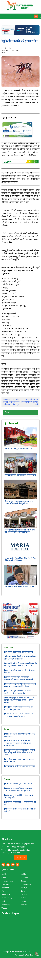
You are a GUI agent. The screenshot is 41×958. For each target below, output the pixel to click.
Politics (23, 897)
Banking (23, 874)
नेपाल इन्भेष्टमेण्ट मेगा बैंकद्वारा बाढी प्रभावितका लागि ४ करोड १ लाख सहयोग (20, 657)
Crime (3, 877)
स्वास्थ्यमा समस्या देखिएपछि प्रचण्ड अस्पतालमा (19, 586)
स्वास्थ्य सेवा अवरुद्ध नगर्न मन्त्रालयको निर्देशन (19, 448)
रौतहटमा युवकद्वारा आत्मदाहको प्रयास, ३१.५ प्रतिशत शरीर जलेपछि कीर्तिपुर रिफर (19, 502)
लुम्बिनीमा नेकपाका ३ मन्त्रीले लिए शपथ (19, 783)
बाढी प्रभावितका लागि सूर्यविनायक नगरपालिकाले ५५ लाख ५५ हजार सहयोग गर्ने (18, 678)
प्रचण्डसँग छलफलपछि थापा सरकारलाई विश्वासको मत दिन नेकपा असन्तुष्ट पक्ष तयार (18, 789)
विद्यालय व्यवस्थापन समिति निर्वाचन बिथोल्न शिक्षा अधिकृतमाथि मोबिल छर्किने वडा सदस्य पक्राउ (19, 752)
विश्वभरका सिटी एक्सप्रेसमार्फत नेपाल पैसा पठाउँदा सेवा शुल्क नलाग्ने (18, 708)
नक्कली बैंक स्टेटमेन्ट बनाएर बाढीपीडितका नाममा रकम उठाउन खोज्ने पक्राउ (18, 715)
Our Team (21, 857)
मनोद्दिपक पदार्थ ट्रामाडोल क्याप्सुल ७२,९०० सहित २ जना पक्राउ (19, 760)
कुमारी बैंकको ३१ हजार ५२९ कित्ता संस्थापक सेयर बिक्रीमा (19, 671)
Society (4, 901)
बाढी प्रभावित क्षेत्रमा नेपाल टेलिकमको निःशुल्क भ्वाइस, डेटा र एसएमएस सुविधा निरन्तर (20, 685)
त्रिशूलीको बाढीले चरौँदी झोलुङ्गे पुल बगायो (19, 652)
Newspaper (6, 894)
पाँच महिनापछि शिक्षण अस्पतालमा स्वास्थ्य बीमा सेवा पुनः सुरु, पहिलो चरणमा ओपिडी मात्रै (20, 531)
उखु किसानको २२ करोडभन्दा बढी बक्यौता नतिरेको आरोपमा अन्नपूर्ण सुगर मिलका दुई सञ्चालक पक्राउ (18, 743)
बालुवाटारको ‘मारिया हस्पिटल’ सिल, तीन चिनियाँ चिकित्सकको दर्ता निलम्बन (20, 559)
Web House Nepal (33, 955)
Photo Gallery (6, 897)
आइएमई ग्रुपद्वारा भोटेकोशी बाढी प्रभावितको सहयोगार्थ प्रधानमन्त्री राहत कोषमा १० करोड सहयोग (19, 700)
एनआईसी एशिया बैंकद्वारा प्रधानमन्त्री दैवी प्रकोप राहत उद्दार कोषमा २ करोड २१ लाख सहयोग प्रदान (20, 664)
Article (4, 874)
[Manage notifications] (36, 953)
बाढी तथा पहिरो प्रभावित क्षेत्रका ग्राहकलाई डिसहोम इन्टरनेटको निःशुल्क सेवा (18, 692)
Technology (5, 904)
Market (4, 891)
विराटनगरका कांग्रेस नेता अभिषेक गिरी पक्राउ (20, 766)
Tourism (23, 904)
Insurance (5, 884)
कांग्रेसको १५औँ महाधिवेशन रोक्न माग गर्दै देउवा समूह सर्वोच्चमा (18, 796)
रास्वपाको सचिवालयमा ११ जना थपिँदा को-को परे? (20, 803)
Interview (5, 887)
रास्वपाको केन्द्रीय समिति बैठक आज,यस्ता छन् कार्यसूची (20, 810)
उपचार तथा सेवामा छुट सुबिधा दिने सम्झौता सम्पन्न (20, 475)
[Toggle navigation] (36, 16)
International (25, 884)
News (22, 891)
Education (24, 877)
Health (23, 881)
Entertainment (7, 881)
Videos (4, 908)
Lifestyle (23, 887)
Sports (23, 901)
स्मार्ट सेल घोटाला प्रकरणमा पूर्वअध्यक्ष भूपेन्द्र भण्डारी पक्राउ (19, 735)
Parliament (24, 894)
